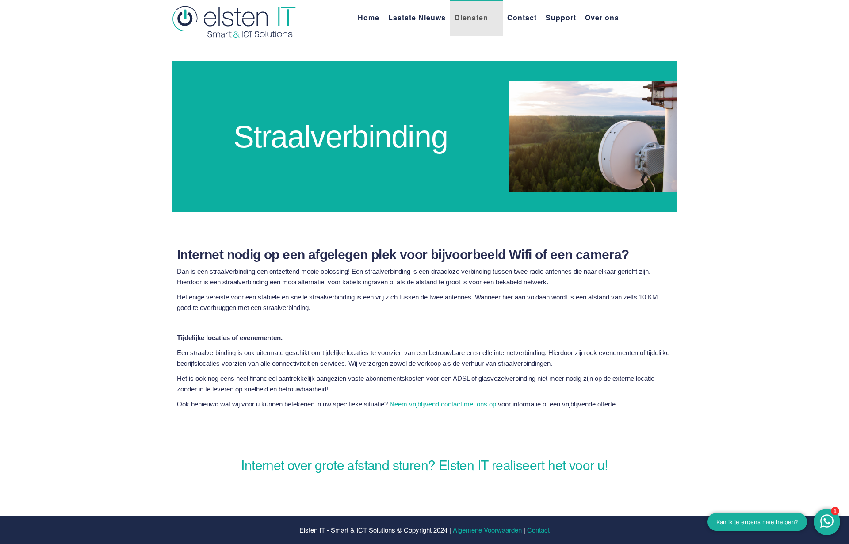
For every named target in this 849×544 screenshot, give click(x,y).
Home (368, 17)
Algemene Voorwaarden (487, 529)
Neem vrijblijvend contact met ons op (443, 404)
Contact (522, 17)
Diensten (471, 17)
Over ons (602, 17)
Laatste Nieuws (417, 17)
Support (561, 17)
